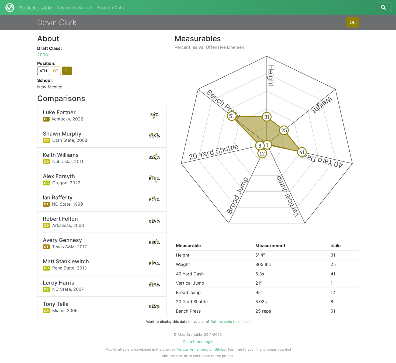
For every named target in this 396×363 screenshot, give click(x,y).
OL (352, 22)
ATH (43, 70)
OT (55, 70)
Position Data (110, 7)
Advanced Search (74, 7)
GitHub (220, 349)
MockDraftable (35, 8)
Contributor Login (198, 341)
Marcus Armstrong (192, 349)
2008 (42, 54)
